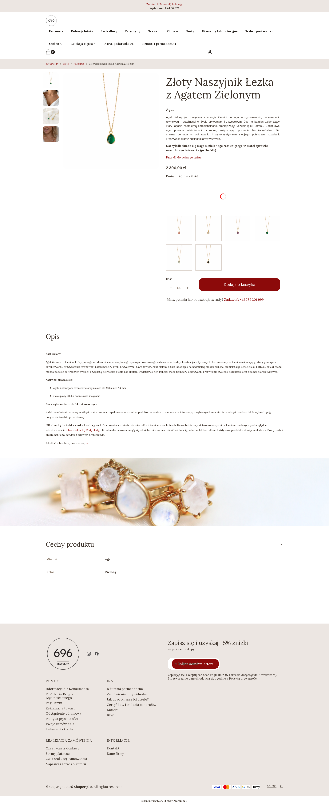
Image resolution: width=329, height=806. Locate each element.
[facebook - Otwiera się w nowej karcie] (96, 653)
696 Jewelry (52, 63)
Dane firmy (115, 754)
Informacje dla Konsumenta (67, 689)
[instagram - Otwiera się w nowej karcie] (89, 653)
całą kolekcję (174, 4)
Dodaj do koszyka (239, 284)
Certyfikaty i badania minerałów (131, 705)
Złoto (66, 63)
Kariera (112, 710)
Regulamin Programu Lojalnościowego (62, 696)
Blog (110, 715)
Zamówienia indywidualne (127, 694)
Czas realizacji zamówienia (66, 759)
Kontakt (113, 748)
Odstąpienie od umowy (63, 713)
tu (86, 443)
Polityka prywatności (62, 719)
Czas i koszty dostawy (62, 748)
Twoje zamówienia (60, 724)
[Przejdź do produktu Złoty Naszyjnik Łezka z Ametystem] (238, 228)
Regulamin (54, 703)
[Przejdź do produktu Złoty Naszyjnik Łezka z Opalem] (179, 228)
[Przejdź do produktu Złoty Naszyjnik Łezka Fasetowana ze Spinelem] (208, 257)
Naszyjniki (78, 63)
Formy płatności (58, 754)
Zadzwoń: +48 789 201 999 (244, 299)
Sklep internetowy (163, 801)
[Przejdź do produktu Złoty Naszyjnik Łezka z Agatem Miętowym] (179, 257)
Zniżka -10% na (156, 4)
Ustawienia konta (59, 729)
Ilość (169, 279)
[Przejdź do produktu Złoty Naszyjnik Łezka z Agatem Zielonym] (267, 228)
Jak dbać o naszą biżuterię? (128, 699)
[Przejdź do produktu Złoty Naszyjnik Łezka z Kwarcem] (208, 228)
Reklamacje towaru (60, 708)
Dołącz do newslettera (195, 664)
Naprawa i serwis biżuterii (66, 764)
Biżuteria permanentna (125, 689)
